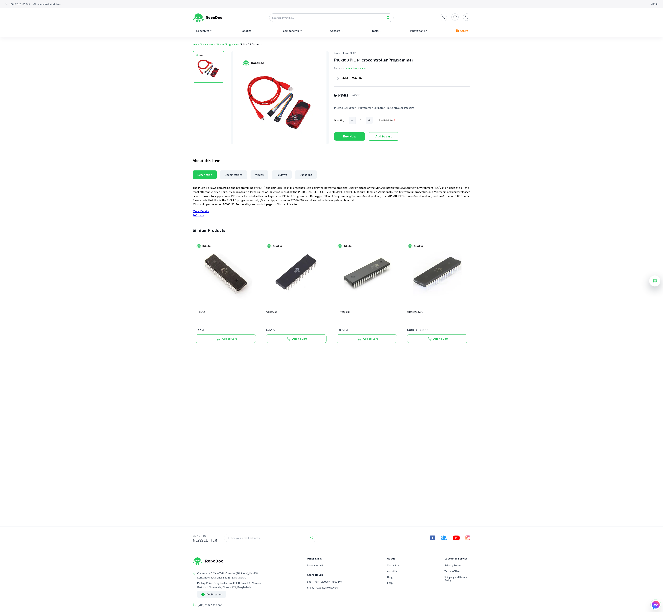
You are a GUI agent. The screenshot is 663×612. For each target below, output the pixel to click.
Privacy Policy (452, 565)
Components (208, 44)
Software (198, 215)
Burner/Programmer (228, 44)
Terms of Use (452, 571)
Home (196, 44)
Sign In (654, 3)
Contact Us (393, 565)
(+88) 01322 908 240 (210, 605)
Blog (390, 577)
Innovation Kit (315, 565)
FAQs (390, 583)
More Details (201, 211)
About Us (392, 571)
